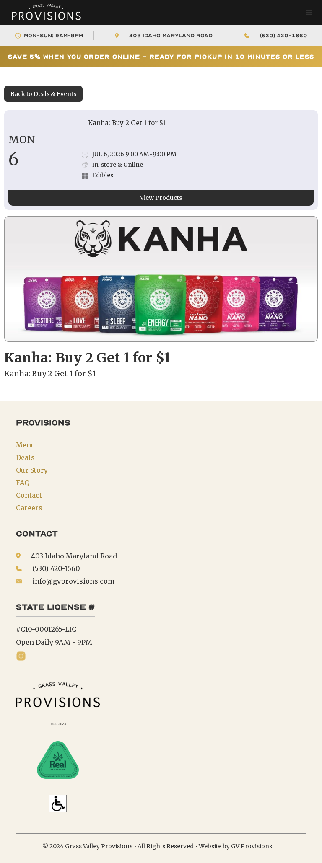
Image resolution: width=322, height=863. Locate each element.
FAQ (22, 482)
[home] (42, 12)
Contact (29, 495)
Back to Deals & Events (43, 94)
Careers (29, 508)
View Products (161, 198)
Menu (25, 445)
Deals (25, 457)
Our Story (32, 470)
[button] (309, 12)
